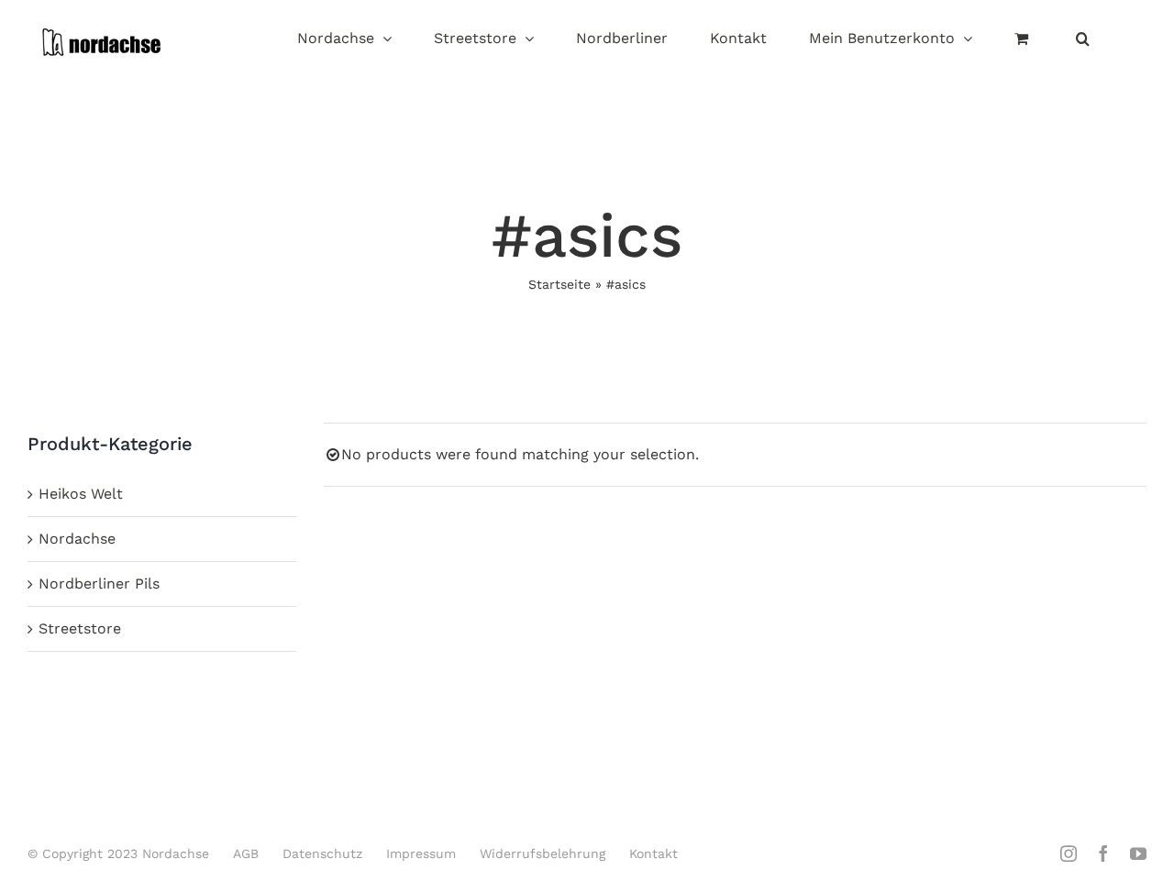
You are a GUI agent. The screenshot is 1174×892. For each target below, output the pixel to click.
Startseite (559, 284)
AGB (246, 853)
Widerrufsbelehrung (542, 853)
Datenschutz (322, 853)
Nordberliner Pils (99, 583)
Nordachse (77, 538)
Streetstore (80, 628)
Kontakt (653, 853)
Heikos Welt (81, 493)
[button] (1083, 40)
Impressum (421, 853)
